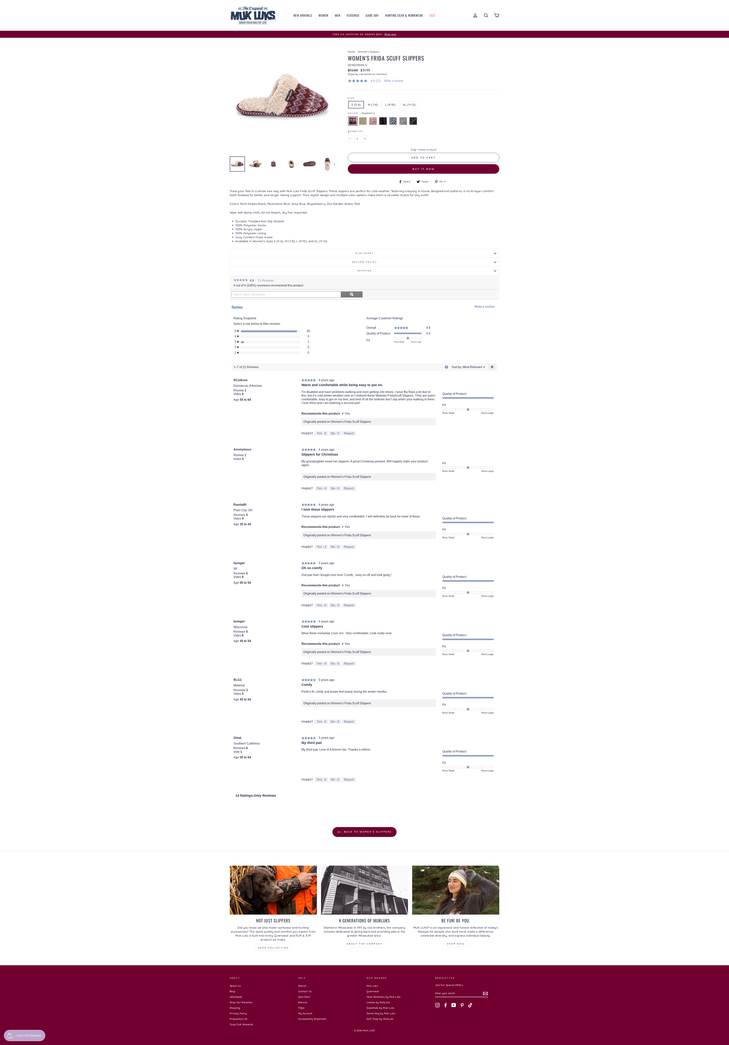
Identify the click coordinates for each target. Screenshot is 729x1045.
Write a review (393, 80)
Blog (232, 991)
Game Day (372, 15)
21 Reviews (267, 281)
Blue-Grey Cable (403, 121)
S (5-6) (356, 104)
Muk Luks (372, 985)
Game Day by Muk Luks (381, 1013)
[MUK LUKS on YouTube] (453, 1005)
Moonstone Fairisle (393, 121)
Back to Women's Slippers (367, 831)
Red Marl (373, 121)
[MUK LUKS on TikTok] (470, 1005)
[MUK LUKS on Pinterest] (462, 1005)
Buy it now (424, 168)
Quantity (355, 131)
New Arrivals (302, 15)
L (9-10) (390, 104)
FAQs (301, 1007)
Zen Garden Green (363, 121)
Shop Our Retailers (241, 1002)
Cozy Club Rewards (241, 1024)
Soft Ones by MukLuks (380, 1018)
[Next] (332, 164)
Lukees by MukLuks (378, 1002)
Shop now (456, 943)
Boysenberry (353, 121)
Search (302, 985)
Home (351, 51)
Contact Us (305, 991)
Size (351, 98)
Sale (432, 15)
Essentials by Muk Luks (380, 1007)
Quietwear (373, 991)
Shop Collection (273, 947)
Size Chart (364, 253)
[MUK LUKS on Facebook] (445, 1005)
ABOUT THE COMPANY (364, 943)
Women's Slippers (368, 51)
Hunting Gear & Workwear (404, 15)
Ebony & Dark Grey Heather (413, 121)
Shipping (353, 74)
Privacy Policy (238, 1013)
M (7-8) (373, 104)
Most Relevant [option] (472, 367)
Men (337, 15)
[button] (241, 280)
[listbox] (472, 367)
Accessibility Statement (312, 1018)
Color (361, 113)
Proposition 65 (238, 1018)
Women (323, 15)
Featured (353, 15)
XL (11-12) (409, 104)
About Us (235, 985)
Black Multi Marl (383, 121)
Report (349, 433)
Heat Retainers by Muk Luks (384, 996)
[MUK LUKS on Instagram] (437, 1005)
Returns (303, 1002)
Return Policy (364, 262)
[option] (364, 34)
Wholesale (236, 996)
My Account (305, 1013)
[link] (366, 81)
